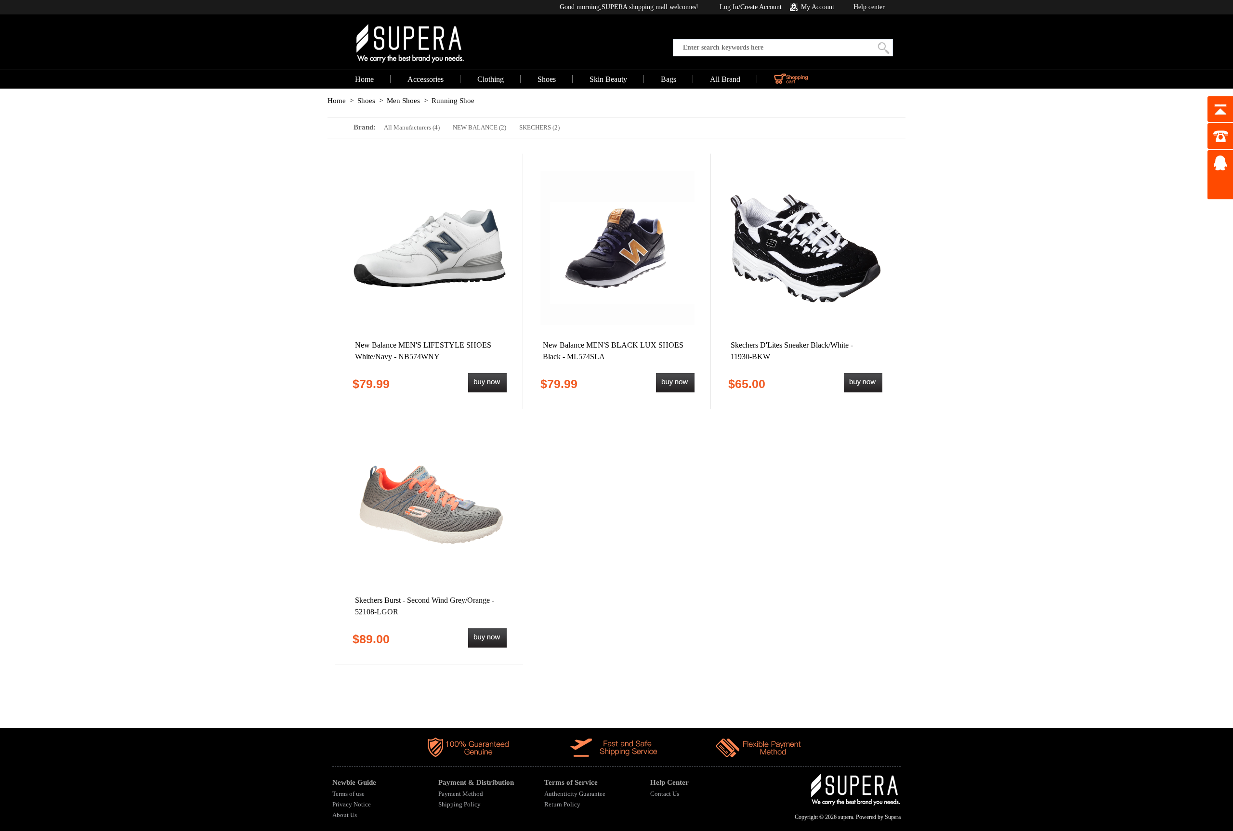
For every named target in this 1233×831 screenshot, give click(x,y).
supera (845, 817)
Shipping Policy (459, 804)
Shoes (547, 79)
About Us (344, 814)
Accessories (425, 79)
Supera (893, 817)
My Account (817, 7)
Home (364, 79)
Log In (729, 7)
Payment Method (460, 793)
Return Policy (562, 804)
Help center (869, 7)
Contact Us (664, 793)
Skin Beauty (608, 79)
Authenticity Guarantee (574, 793)
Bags (668, 79)
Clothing (490, 79)
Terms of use (348, 793)
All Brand (725, 79)
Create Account (761, 7)
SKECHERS (539, 127)
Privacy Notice (351, 804)
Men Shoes (403, 100)
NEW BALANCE (479, 127)
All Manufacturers (412, 127)
